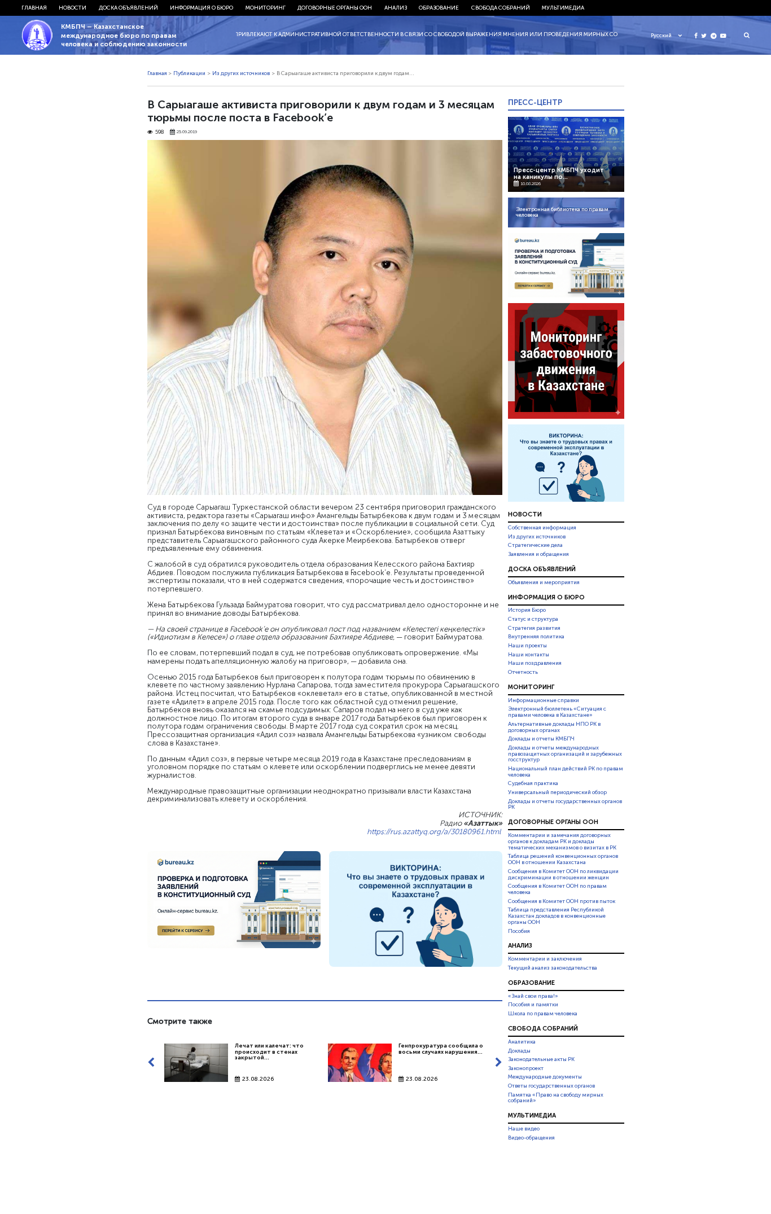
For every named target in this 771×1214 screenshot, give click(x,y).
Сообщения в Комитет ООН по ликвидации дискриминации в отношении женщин (563, 874)
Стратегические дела (535, 545)
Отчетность (523, 672)
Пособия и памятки (533, 1004)
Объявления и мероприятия (544, 582)
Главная (34, 8)
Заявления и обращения (538, 554)
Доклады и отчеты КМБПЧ (541, 738)
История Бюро (527, 610)
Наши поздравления (535, 663)
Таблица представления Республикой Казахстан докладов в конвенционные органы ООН (557, 916)
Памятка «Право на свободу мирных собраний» (555, 1098)
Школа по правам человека (542, 1013)
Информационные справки (543, 700)
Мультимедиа (563, 8)
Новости (72, 8)
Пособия (519, 931)
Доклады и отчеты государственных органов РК (565, 804)
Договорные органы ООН (334, 8)
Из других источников (241, 73)
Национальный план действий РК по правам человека (565, 771)
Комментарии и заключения (545, 959)
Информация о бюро (201, 8)
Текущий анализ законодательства (552, 968)
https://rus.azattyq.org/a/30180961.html (434, 831)
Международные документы (545, 1076)
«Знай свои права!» (533, 996)
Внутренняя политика (536, 636)
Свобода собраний (500, 8)
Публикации (189, 73)
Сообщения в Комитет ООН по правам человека (557, 889)
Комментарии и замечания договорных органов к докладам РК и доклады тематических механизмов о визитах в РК (562, 841)
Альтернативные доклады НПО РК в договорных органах (554, 727)
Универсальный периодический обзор (557, 792)
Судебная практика (533, 783)
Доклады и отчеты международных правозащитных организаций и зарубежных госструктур (565, 754)
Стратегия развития (534, 628)
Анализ (395, 8)
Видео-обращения (531, 1137)
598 (159, 132)
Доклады (519, 1051)
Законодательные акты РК (541, 1059)
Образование (439, 8)
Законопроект (526, 1068)
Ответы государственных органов (551, 1085)
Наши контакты (528, 654)
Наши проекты (527, 645)
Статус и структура (533, 619)
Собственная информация (542, 527)
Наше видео (524, 1128)
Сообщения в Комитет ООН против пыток (561, 901)
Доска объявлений (128, 8)
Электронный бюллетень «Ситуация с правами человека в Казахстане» (557, 711)
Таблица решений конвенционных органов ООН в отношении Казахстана (563, 859)
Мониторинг (266, 8)
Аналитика (522, 1041)
